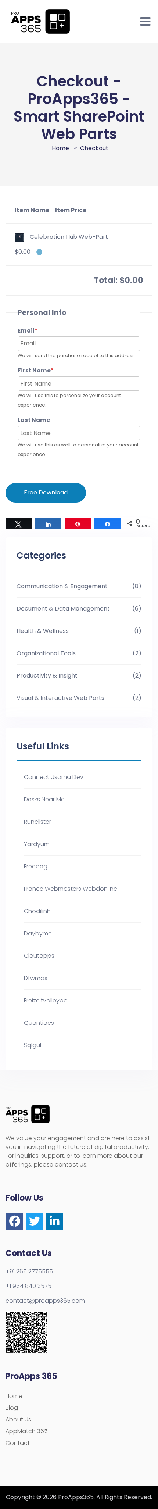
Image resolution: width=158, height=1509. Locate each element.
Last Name (34, 420)
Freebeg (35, 866)
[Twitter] (34, 1221)
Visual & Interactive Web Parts (60, 698)
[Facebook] (14, 1221)
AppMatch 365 (27, 1431)
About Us (18, 1419)
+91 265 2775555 (29, 1271)
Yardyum (37, 844)
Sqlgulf (33, 1045)
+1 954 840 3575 (28, 1286)
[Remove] (39, 252)
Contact (18, 1443)
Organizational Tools (46, 653)
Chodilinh (37, 911)
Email (41, 330)
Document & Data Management (63, 608)
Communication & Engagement (62, 586)
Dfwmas (35, 978)
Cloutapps (39, 956)
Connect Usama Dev (53, 777)
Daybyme (38, 933)
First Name (49, 370)
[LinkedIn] (54, 1221)
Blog (12, 1408)
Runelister (37, 821)
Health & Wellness (43, 631)
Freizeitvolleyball (47, 1000)
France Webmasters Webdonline (70, 889)
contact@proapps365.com (45, 1301)
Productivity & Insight (47, 675)
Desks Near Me (44, 799)
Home (14, 1396)
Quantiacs (39, 1023)
